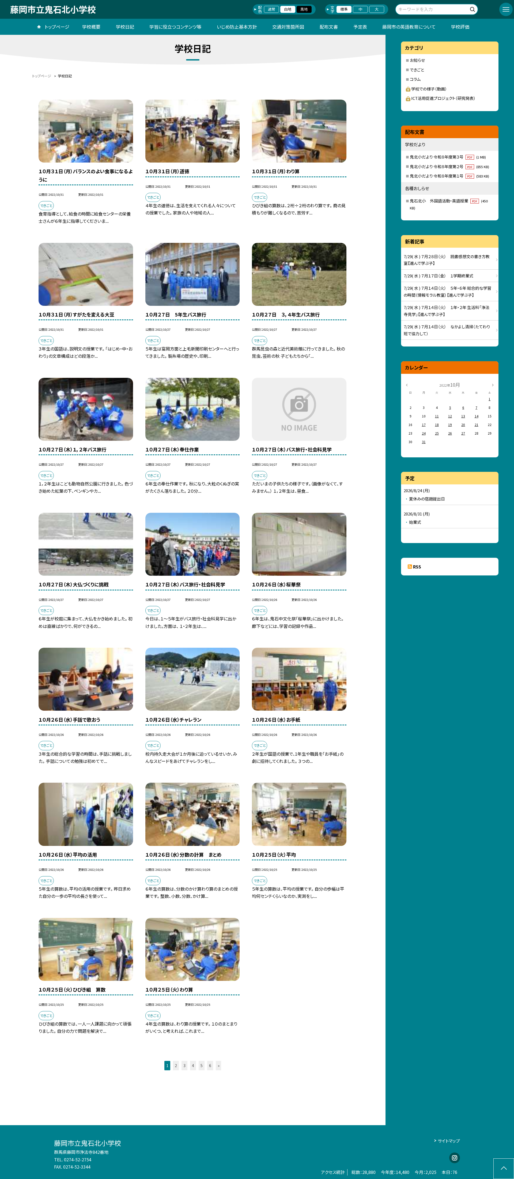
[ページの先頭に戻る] (504, 1169)
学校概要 (91, 26)
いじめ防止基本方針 (237, 26)
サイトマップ (449, 1140)
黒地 (304, 9)
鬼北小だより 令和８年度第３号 (448, 157)
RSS (417, 566)
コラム (415, 79)
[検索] (473, 8)
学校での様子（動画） (429, 89)
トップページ (57, 26)
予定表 (360, 26)
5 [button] (202, 1065)
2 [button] (176, 1065)
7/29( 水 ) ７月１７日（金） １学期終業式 (438, 275)
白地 (288, 9)
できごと (417, 70)
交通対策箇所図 (288, 26)
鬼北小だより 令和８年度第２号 (449, 166)
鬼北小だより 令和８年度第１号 (449, 176)
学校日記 (125, 26)
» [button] (219, 1065)
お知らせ (417, 60)
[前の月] (406, 384)
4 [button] (193, 1065)
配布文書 (329, 26)
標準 (344, 9)
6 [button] (210, 1065)
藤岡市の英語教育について (409, 26)
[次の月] (493, 384)
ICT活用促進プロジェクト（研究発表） (443, 98)
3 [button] (184, 1065)
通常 (271, 9)
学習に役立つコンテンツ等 (175, 26)
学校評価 (460, 26)
